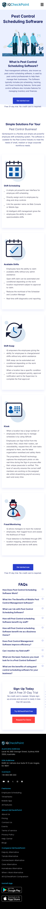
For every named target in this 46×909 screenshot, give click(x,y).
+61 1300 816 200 (9, 775)
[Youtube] (3, 781)
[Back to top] (42, 897)
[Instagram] (17, 781)
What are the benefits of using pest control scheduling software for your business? (20, 670)
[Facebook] (22, 781)
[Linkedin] (8, 781)
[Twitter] (13, 781)
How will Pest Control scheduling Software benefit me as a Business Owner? (19, 631)
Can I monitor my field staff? (16, 651)
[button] (42, 5)
